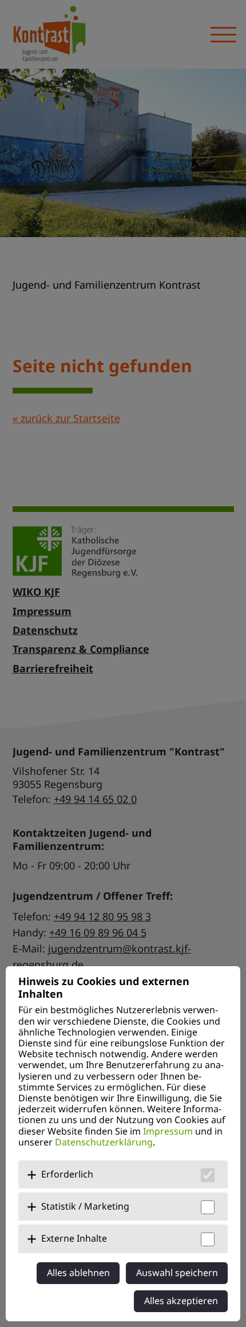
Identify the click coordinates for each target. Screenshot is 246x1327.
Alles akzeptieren (181, 1300)
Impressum (168, 1131)
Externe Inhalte (74, 1238)
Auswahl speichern (177, 1272)
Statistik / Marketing (85, 1206)
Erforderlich (67, 1174)
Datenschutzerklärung (104, 1142)
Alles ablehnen (78, 1272)
